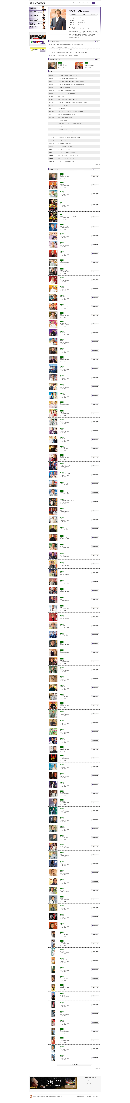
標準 (93, 3)
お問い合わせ (89, 1080)
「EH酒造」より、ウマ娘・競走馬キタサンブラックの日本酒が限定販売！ (73, 50)
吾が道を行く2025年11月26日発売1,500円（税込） (62, 66)
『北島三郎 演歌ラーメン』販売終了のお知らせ (67, 55)
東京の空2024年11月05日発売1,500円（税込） (89, 66)
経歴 (83, 14)
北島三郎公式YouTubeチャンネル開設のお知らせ (67, 47)
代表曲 (93, 14)
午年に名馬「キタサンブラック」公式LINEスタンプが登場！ (70, 44)
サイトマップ (89, 1082)
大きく (97, 3)
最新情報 (74, 14)
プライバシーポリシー (91, 1083)
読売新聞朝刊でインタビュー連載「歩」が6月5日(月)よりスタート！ (72, 52)
